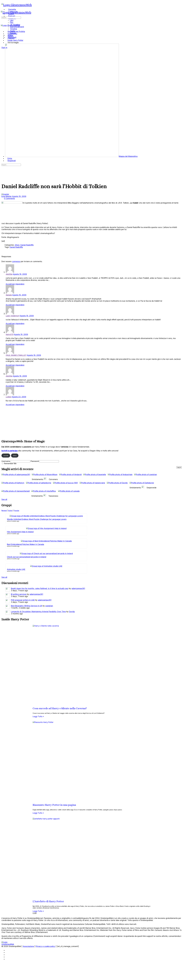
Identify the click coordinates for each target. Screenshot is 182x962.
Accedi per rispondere (15, 284)
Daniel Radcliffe (27, 245)
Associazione (28, 946)
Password (35, 461)
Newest (4, 510)
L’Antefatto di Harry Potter (48, 901)
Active (10, 510)
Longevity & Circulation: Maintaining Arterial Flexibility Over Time (38, 612)
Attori (17, 245)
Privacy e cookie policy (45, 946)
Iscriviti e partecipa (9, 451)
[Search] (2, 45)
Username (5, 461)
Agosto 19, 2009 (19, 196)
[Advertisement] (64, 422)
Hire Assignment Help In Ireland (20, 532)
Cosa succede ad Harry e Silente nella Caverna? (60, 708)
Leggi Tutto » (38, 716)
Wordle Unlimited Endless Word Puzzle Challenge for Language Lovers (36, 519)
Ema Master (6, 196)
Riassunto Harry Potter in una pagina (54, 804)
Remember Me (10, 463)
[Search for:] (11, 17)
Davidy (72, 612)
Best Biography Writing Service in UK (26, 606)
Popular (16, 510)
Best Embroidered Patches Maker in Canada (25, 544)
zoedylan (49, 606)
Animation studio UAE (16, 569)
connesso (16, 261)
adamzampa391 (78, 588)
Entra (14, 455)
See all (4, 499)
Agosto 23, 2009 (19, 397)
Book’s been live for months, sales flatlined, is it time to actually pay (39, 588)
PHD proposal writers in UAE (23, 600)
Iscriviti (6, 455)
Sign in (4, 48)
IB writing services (18, 594)
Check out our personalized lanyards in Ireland (26, 557)
